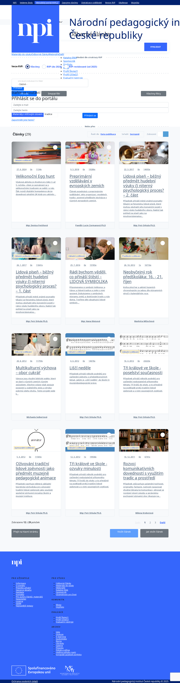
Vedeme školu (26, 2)
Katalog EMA (70, 57)
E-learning (61, 636)
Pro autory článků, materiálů (29, 596)
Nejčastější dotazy (24, 605)
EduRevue (123, 2)
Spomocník (69, 61)
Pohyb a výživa (63, 650)
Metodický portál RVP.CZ (47, 2)
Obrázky (60, 643)
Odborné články (40, 54)
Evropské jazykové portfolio (69, 654)
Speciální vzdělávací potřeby (30, 81)
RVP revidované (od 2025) (83, 66)
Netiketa (20, 592)
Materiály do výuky (22, 54)
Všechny (35, 66)
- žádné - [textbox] (22, 84)
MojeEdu (135, 2)
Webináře (54, 54)
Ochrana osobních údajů (25, 681)
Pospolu (60, 648)
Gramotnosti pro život (66, 594)
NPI (14, 2)
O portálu (20, 585)
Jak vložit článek (154, 531)
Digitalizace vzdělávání (91, 2)
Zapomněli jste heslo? (23, 119)
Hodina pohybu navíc (66, 652)
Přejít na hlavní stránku (25, 531)
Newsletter (21, 599)
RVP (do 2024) (54, 66)
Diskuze (59, 634)
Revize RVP (110, 2)
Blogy (58, 604)
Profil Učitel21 (70, 74)
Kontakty (20, 594)
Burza (59, 641)
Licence (19, 601)
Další (61, 54)
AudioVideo (61, 639)
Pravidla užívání (23, 587)
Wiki (58, 632)
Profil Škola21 (70, 71)
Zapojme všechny (70, 2)
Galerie (59, 645)
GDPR (18, 603)
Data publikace (108, 134)
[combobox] (50, 83)
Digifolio (67, 64)
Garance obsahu (24, 590)
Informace (21, 583)
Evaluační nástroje (73, 77)
